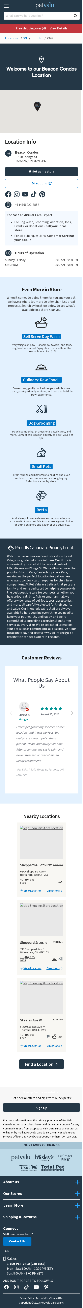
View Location (33, 891)
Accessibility (42, 1298)
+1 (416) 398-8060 (27, 881)
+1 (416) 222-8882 (27, 205)
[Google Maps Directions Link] (41, 828)
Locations (12, 38)
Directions (53, 891)
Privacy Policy (27, 1298)
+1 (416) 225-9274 (27, 959)
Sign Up (41, 1107)
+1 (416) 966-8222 (27, 1036)
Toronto (37, 38)
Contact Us (17, 1241)
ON (25, 38)
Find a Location (39, 1064)
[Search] (75, 16)
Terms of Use (56, 1298)
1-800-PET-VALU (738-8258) (26, 1264)
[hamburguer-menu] (6, 5)
